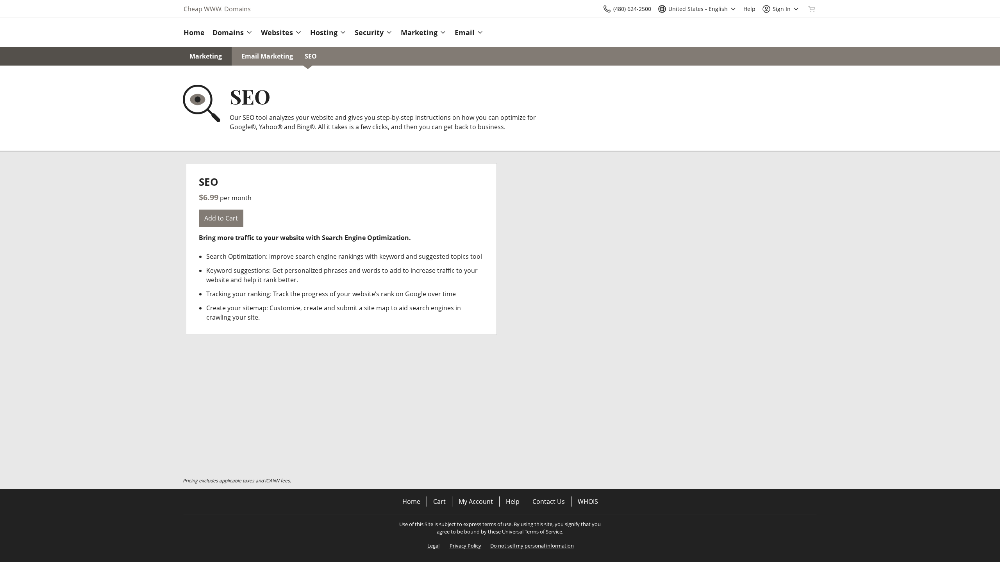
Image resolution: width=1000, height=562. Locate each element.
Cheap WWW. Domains (217, 9)
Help (513, 501)
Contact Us (548, 501)
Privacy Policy (465, 545)
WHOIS (588, 501)
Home (411, 501)
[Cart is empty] (811, 9)
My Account (476, 501)
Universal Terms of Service (532, 531)
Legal (433, 545)
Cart (439, 501)
